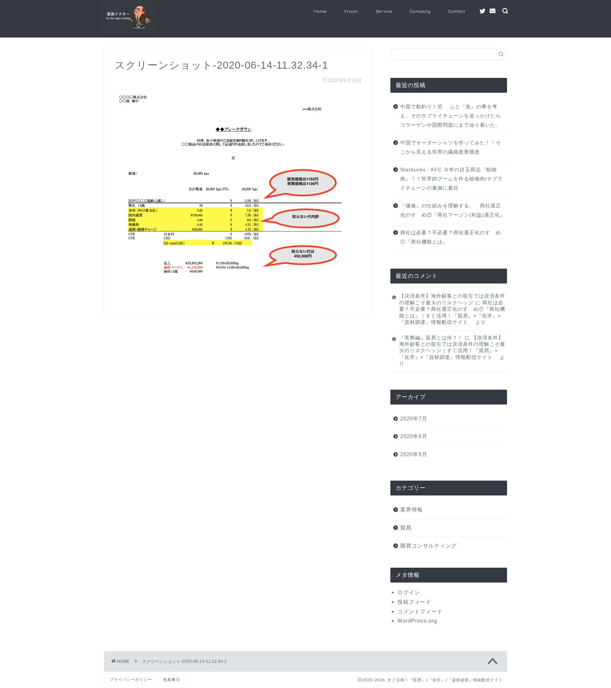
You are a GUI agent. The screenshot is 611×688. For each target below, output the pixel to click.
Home (320, 11)
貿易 (406, 527)
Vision (351, 11)
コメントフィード (420, 611)
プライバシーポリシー (131, 679)
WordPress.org (417, 621)
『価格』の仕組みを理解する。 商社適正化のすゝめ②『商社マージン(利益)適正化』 (452, 210)
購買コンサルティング (428, 546)
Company (420, 11)
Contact (456, 11)
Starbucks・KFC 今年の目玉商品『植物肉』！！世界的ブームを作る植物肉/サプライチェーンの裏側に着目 (451, 178)
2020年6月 (413, 436)
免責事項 (171, 679)
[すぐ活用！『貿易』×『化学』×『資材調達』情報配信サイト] (126, 33)
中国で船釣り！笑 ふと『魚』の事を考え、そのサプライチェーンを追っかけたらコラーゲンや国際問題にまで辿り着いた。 (450, 115)
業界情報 (411, 509)
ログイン (408, 592)
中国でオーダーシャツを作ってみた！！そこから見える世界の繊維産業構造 (450, 147)
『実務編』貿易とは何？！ (431, 337)
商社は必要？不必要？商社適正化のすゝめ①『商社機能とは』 (450, 237)
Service (384, 11)
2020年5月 (413, 454)
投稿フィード (414, 602)
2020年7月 (413, 418)
